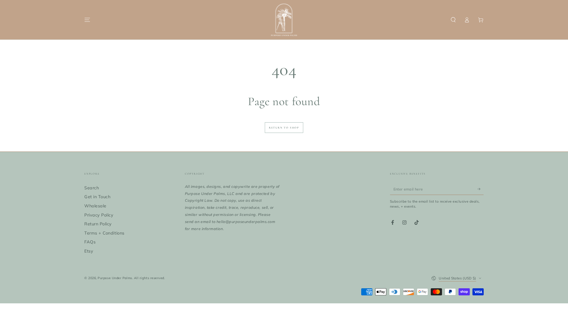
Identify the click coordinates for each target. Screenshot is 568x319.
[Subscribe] (480, 189)
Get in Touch (97, 196)
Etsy (88, 251)
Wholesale (95, 206)
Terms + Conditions (104, 233)
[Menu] (87, 20)
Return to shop (284, 127)
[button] (453, 20)
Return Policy (98, 224)
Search (91, 188)
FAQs (90, 242)
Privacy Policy (99, 215)
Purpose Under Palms (115, 278)
